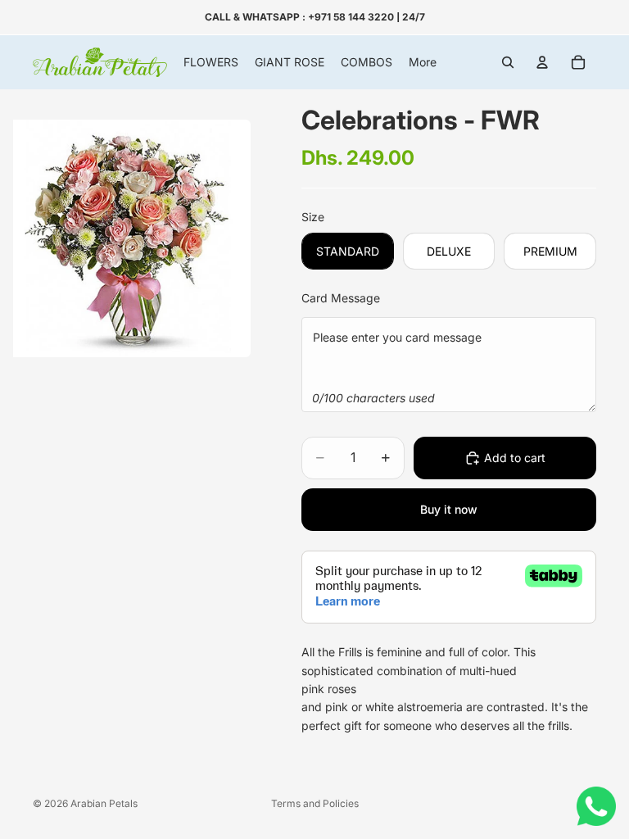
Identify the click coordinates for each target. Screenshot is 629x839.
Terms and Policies (315, 803)
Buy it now (448, 509)
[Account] (542, 62)
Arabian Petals (104, 803)
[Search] (508, 62)
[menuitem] (422, 62)
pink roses (328, 689)
